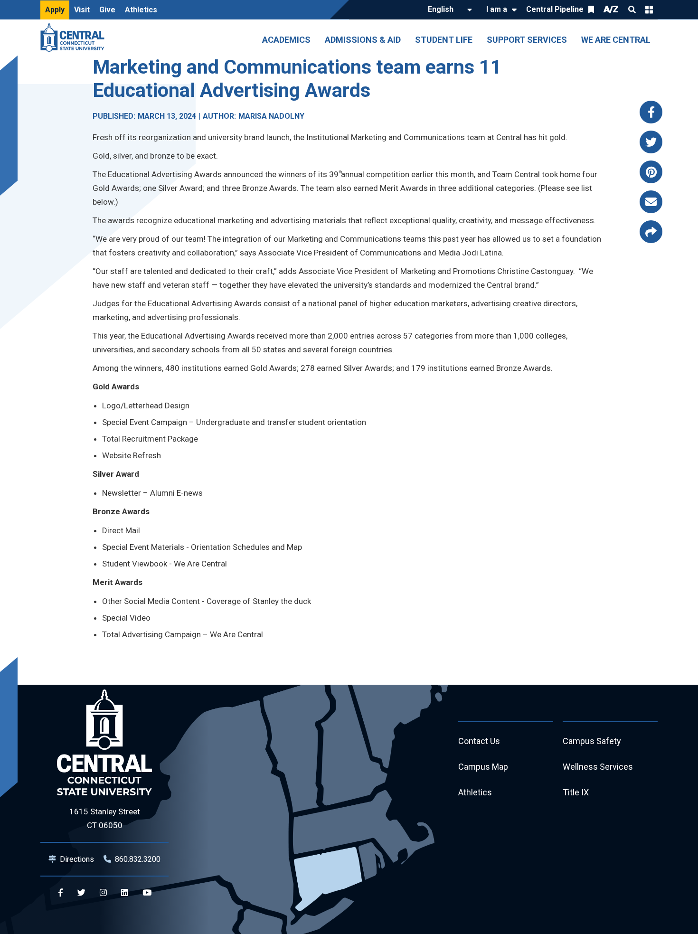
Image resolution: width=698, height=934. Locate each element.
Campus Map (483, 767)
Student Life (443, 40)
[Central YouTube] (146, 893)
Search (632, 9)
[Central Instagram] (103, 893)
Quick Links (649, 9)
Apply (55, 9)
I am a (496, 9)
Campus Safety (592, 741)
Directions (77, 859)
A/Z (611, 9)
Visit (82, 9)
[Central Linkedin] (124, 893)
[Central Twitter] (81, 893)
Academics (286, 40)
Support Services (527, 40)
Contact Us (479, 741)
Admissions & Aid (363, 40)
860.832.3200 (137, 859)
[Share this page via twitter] (651, 142)
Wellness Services (598, 767)
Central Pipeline (555, 9)
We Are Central (616, 40)
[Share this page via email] (651, 201)
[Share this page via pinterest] (651, 171)
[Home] (74, 37)
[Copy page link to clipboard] (651, 231)
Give (107, 9)
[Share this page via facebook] (651, 112)
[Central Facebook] (60, 893)
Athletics (141, 9)
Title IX (576, 792)
